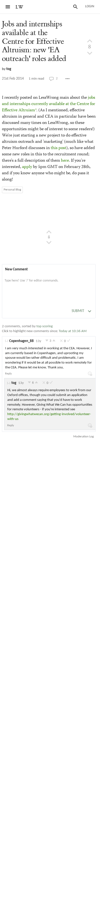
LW (19, 7)
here (65, 160)
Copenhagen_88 (21, 341)
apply (27, 167)
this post (58, 148)
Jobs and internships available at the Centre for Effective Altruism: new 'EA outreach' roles (34, 41)
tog (8, 69)
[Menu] (8, 7)
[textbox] (49, 285)
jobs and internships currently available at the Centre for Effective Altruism (48, 104)
